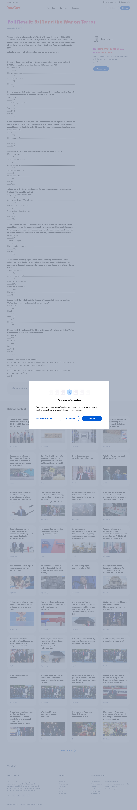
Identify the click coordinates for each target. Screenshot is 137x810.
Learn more (79, 410)
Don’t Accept (70, 418)
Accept (92, 418)
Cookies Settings (44, 418)
